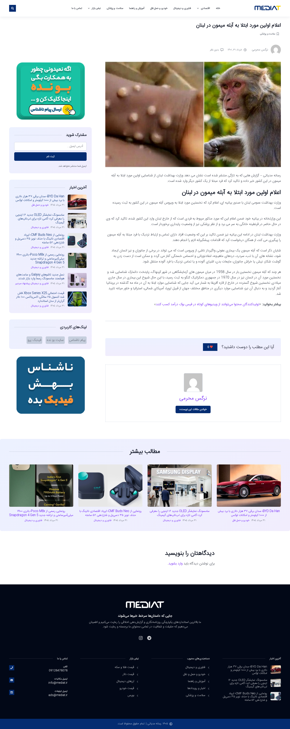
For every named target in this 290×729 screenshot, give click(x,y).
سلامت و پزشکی (115, 8)
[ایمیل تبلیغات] (11, 692)
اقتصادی (205, 8)
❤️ (210, 347)
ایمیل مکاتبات (61, 679)
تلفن (65, 667)
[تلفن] (11, 667)
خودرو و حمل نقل (159, 8)
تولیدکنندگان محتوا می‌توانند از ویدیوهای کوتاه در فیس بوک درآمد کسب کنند (207, 304)
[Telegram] (149, 638)
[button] (12, 8)
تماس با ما (77, 8)
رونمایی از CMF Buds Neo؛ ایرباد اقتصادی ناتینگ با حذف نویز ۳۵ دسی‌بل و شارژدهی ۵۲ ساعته (39, 238)
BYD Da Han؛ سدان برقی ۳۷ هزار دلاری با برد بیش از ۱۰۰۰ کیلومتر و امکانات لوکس (39, 198)
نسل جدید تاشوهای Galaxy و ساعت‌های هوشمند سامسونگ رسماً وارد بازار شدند (40, 276)
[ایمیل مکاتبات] (11, 680)
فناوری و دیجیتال (182, 8)
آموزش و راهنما (136, 8)
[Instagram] (141, 638)
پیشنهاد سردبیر (22, 283)
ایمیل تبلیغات (61, 691)
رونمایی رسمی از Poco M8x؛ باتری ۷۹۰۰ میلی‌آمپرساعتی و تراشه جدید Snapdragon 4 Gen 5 (40, 258)
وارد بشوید (175, 564)
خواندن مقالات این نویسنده (193, 409)
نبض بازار (96, 8)
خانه (218, 8)
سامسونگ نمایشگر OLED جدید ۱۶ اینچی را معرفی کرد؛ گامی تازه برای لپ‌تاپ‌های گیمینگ (39, 218)
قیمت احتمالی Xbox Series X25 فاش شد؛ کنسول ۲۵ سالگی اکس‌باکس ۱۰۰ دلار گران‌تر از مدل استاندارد (40, 297)
